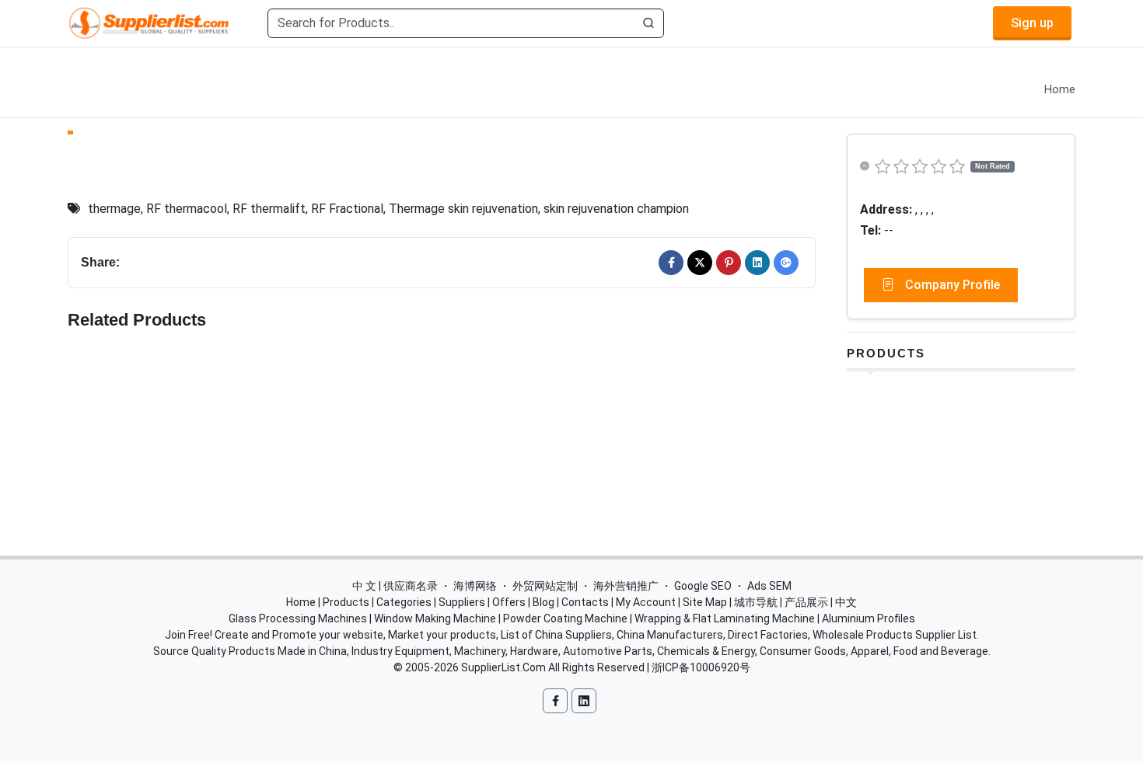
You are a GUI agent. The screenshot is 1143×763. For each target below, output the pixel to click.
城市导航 (756, 602)
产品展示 (806, 602)
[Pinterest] (728, 262)
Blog (543, 602)
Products (886, 353)
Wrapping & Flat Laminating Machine (724, 618)
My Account (646, 602)
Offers (509, 602)
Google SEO (703, 586)
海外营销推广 (626, 586)
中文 (846, 602)
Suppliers (462, 602)
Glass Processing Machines (298, 618)
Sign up (1032, 23)
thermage (114, 208)
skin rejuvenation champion (616, 208)
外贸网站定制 (545, 586)
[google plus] (786, 262)
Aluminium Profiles (868, 618)
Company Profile (951, 284)
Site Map (705, 602)
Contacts (585, 602)
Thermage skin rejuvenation (463, 208)
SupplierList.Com (503, 667)
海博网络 (475, 586)
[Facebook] (671, 262)
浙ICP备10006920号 (701, 667)
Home (1059, 89)
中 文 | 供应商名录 (395, 586)
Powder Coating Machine (565, 618)
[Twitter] (699, 262)
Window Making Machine (435, 618)
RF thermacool (186, 208)
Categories (404, 602)
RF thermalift (269, 208)
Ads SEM (769, 586)
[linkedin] (757, 262)
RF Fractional (347, 208)
